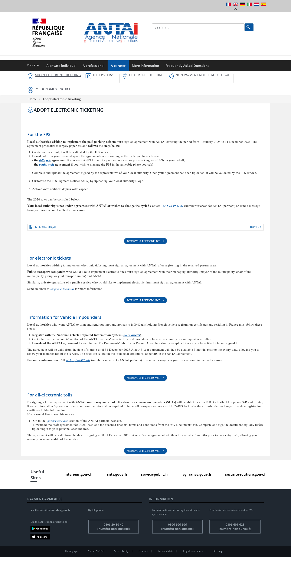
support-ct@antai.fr (62, 289)
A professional (93, 65)
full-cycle (45, 160)
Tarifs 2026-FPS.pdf (45, 227)
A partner (118, 65)
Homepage (71, 551)
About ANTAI (96, 551)
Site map (218, 551)
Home (33, 99)
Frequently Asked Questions (187, 65)
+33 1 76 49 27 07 (172, 206)
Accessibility (121, 551)
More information (145, 65)
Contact (143, 551)
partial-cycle (47, 164)
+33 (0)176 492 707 (78, 360)
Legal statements (193, 551)
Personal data (165, 551)
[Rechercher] (249, 27)
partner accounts (58, 421)
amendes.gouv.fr (59, 510)
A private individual (61, 65)
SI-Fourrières (132, 335)
